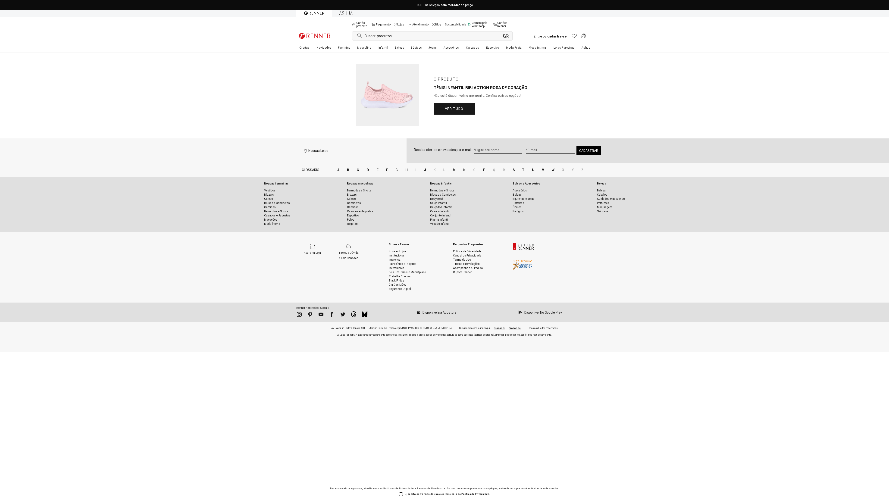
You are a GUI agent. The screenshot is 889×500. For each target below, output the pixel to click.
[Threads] (354, 315)
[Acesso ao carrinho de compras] (584, 37)
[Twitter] (343, 315)
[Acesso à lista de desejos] (574, 37)
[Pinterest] (310, 315)
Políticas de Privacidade (398, 488)
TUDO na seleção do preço (444, 5)
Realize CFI (404, 335)
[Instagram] (299, 315)
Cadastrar (588, 151)
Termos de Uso (426, 488)
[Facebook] (332, 315)
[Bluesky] (364, 315)
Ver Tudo (454, 109)
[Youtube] (321, 315)
